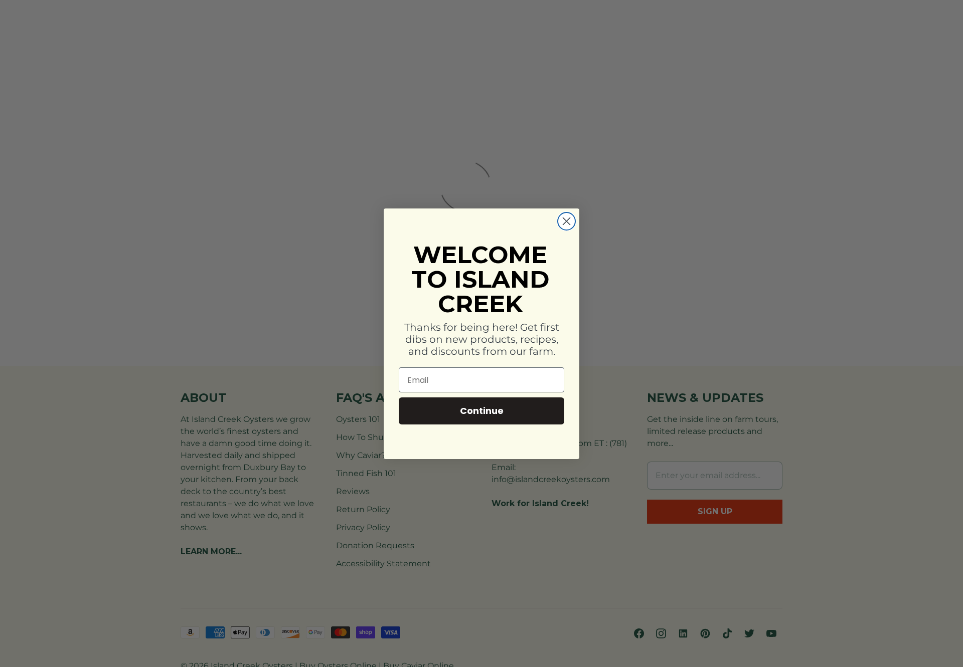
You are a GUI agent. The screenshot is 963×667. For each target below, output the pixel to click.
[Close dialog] (566, 221)
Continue (482, 410)
